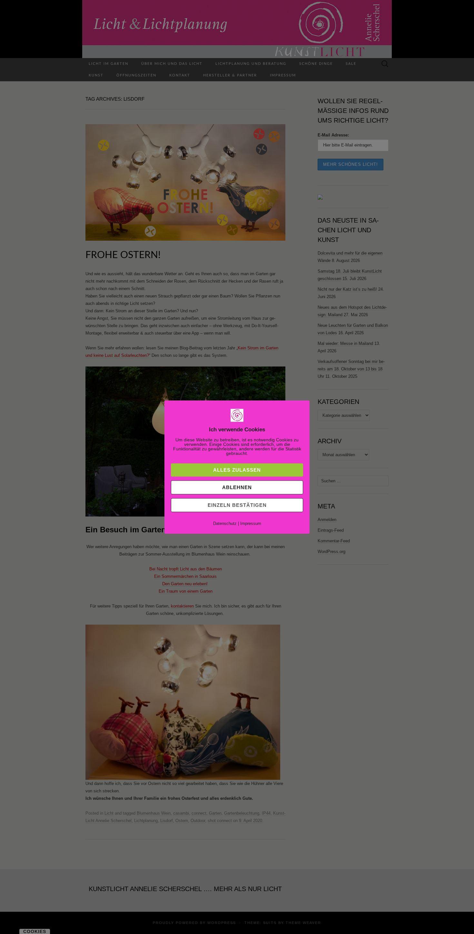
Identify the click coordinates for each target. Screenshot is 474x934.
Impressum (250, 523)
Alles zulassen (237, 470)
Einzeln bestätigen (237, 505)
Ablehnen (237, 487)
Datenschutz (225, 523)
